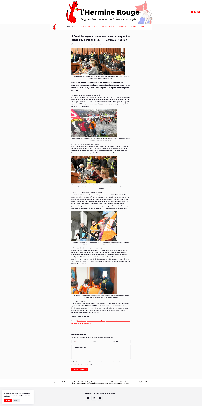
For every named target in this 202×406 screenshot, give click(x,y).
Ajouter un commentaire (80, 347)
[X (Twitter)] (195, 12)
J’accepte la (82, 364)
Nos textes (122, 27)
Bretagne (99, 44)
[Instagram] (199, 12)
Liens (143, 27)
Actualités (70, 27)
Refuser (16, 400)
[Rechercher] (148, 26)
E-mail (95, 341)
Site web (115, 341)
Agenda (133, 27)
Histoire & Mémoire (108, 27)
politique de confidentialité (85, 364)
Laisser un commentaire (80, 369)
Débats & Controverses (88, 27)
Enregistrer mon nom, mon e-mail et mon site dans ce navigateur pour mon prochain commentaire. (97, 361)
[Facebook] (192, 12)
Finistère (105, 44)
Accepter (8, 400)
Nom (74, 341)
